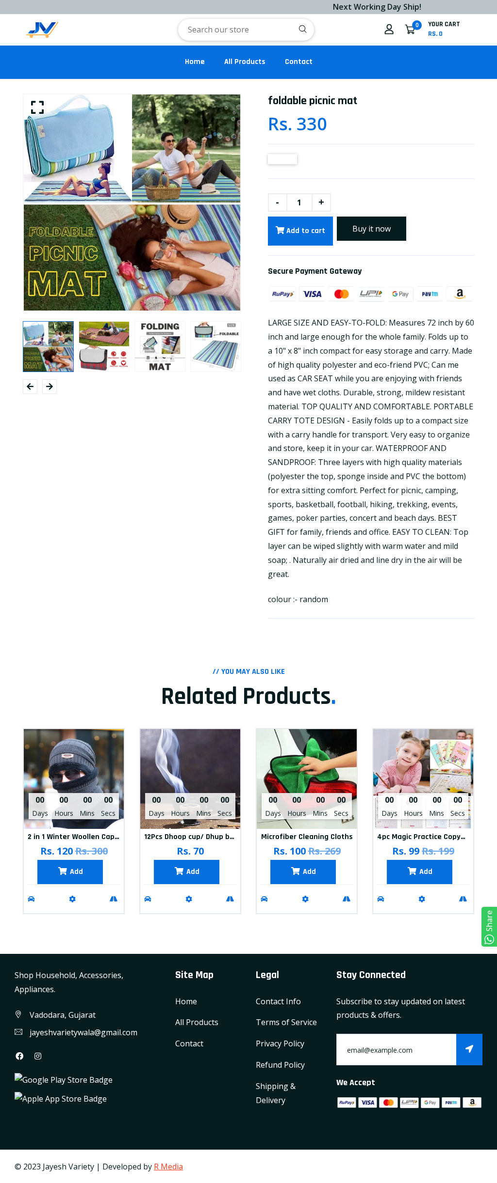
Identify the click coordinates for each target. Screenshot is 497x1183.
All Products (244, 62)
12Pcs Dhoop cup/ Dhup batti (193, 837)
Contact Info (278, 1001)
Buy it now (371, 228)
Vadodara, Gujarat (63, 1015)
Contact (299, 62)
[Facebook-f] (19, 1056)
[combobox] (246, 30)
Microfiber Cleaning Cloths (307, 837)
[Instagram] (37, 1056)
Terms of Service (286, 1022)
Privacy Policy (280, 1043)
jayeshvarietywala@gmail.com (83, 1032)
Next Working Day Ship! (355, 6)
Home (195, 62)
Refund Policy (280, 1064)
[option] (132, 202)
